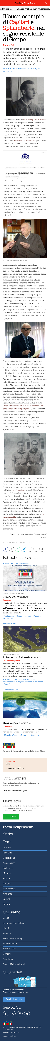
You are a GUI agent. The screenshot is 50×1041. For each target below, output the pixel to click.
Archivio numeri (10, 944)
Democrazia (21, 679)
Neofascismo (9, 682)
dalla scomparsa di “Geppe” (35, 119)
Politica (29, 682)
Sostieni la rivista (14, 999)
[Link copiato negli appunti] (29, 549)
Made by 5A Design (10, 1036)
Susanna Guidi (8, 726)
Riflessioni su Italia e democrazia (22, 657)
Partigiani (35, 68)
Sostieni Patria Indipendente (16, 964)
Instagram (20, 1013)
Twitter (13, 1013)
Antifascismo (9, 616)
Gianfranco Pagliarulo (11, 661)
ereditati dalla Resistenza (24, 140)
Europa (6, 904)
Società (7, 684)
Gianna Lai (8, 45)
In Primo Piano (24, 563)
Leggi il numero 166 (13, 768)
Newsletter (8, 959)
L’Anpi (6, 928)
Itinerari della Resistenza (16, 68)
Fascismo (7, 853)
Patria (25, 3)
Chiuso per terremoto (16, 596)
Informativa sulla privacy (11, 1032)
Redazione (7, 600)
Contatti (7, 954)
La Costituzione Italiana (13, 923)
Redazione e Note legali (13, 939)
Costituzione (9, 679)
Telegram (27, 1013)
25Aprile (7, 735)
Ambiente (7, 894)
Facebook (5, 1013)
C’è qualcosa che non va (17, 723)
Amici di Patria (9, 949)
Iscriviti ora (11, 817)
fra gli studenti (19, 490)
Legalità (6, 899)
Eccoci (6, 918)
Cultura (19, 616)
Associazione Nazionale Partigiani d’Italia (23, 1027)
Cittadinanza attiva (10, 563)
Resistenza (9, 72)
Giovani (16, 735)
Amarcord (7, 933)
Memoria (28, 616)
